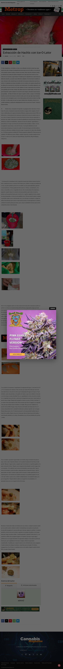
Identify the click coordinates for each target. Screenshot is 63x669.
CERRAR (52, 308)
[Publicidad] (31, 334)
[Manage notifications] (59, 665)
